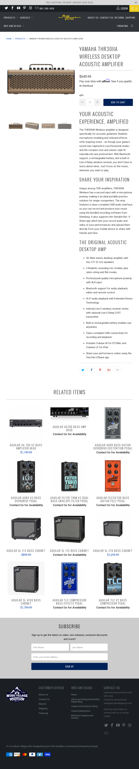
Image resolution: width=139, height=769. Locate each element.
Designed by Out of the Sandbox (49, 746)
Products (10, 17)
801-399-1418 (46, 8)
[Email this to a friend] (117, 369)
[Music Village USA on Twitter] (6, 8)
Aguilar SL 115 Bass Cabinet (69, 529)
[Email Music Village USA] (36, 8)
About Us (93, 17)
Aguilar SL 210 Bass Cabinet (113, 529)
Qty (81, 95)
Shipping (130, 17)
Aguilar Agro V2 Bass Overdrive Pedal (26, 476)
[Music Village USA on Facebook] (12, 8)
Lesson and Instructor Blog (84, 706)
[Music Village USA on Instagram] (30, 8)
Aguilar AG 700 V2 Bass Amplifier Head (26, 423)
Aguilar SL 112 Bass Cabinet (26, 529)
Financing (122, 26)
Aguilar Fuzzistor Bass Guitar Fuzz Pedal (113, 476)
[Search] (132, 26)
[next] (72, 79)
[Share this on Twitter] (82, 369)
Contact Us (106, 17)
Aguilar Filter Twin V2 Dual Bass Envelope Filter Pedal (69, 476)
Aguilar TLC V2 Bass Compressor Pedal (113, 578)
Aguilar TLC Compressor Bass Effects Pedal (69, 578)
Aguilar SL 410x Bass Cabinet (26, 578)
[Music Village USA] (69, 17)
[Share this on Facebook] (91, 369)
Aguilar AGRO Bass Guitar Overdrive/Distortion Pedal (113, 423)
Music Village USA (23, 746)
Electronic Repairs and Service (82, 716)
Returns (119, 17)
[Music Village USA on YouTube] (18, 8)
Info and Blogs (13, 26)
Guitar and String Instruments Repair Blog (85, 700)
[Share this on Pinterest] (100, 369)
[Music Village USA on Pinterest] (24, 8)
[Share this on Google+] (108, 369)
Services (25, 17)
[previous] (10, 79)
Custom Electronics (80, 711)
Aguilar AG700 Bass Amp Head (69, 414)
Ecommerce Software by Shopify (82, 746)
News (74, 694)
